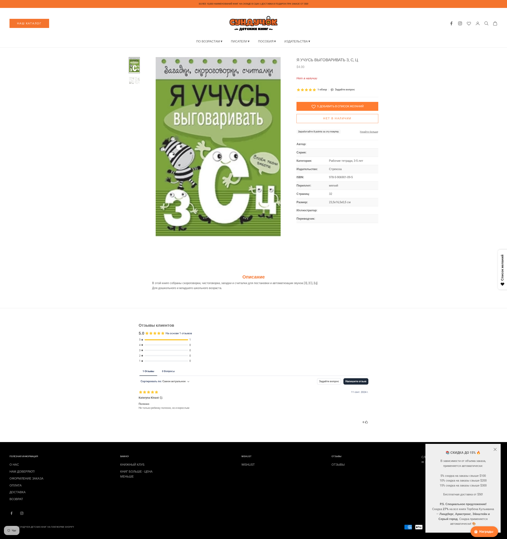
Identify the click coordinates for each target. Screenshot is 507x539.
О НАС (14, 464)
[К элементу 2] (134, 80)
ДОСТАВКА (18, 492)
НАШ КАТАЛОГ (29, 23)
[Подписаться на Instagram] (22, 513)
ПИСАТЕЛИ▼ (240, 41)
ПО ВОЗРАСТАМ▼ (209, 41)
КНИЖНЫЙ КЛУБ (132, 464)
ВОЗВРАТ (16, 499)
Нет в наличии (337, 118)
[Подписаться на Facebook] (11, 513)
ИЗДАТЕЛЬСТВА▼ (297, 41)
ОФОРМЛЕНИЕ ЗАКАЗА (26, 478)
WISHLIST (248, 464)
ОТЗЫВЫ (338, 464)
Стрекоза (335, 169)
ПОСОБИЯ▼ (267, 41)
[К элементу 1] (134, 65)
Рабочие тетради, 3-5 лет (346, 161)
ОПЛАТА (16, 485)
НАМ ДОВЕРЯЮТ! (22, 471)
